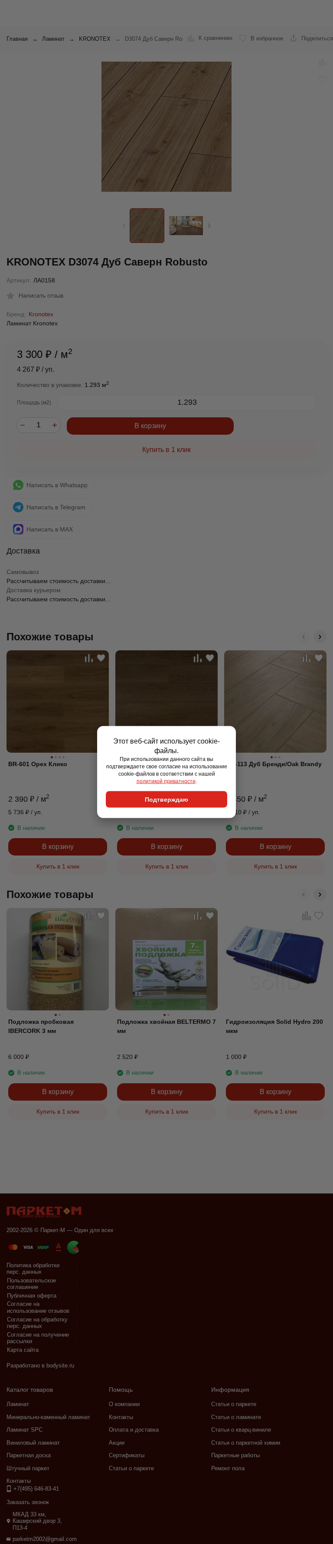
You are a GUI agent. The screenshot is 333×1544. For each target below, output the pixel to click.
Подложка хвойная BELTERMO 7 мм (166, 1026)
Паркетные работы (235, 1455)
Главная (17, 39)
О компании (124, 1404)
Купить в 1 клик (166, 449)
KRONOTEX (95, 39)
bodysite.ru (60, 1365)
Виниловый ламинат (33, 1442)
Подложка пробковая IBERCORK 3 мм (41, 1026)
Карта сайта (23, 1350)
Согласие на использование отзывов (38, 1307)
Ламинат (53, 39)
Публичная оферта (31, 1295)
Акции (116, 1442)
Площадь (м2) (34, 403)
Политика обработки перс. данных (33, 1268)
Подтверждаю (166, 799)
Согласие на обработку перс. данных (37, 1323)
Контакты (121, 1417)
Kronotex (41, 314)
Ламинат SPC (24, 1429)
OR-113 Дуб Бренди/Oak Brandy (274, 764)
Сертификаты (126, 1455)
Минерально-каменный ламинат (48, 1417)
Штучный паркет (28, 1468)
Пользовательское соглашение (31, 1284)
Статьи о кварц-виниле (241, 1429)
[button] (209, 225)
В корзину (150, 425)
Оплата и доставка (134, 1429)
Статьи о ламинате (236, 1417)
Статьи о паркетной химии (245, 1442)
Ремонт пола (228, 1468)
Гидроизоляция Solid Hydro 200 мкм (274, 1026)
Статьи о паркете (131, 1468)
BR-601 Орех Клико (37, 764)
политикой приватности (166, 781)
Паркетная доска (29, 1455)
